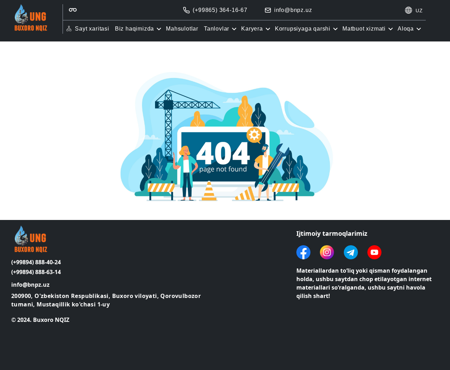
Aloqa (406, 29)
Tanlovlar (216, 29)
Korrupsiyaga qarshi (302, 29)
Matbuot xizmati (364, 29)
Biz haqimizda (134, 29)
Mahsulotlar (182, 29)
